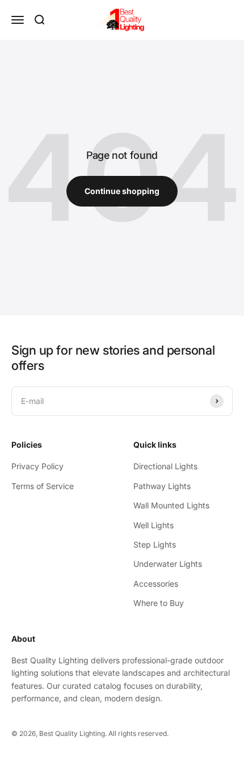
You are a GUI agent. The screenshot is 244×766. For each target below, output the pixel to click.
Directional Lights (165, 466)
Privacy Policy (37, 466)
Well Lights (153, 525)
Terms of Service (42, 486)
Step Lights (154, 544)
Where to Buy (158, 603)
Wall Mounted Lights (171, 505)
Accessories (155, 583)
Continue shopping (122, 191)
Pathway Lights (162, 486)
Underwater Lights (167, 564)
